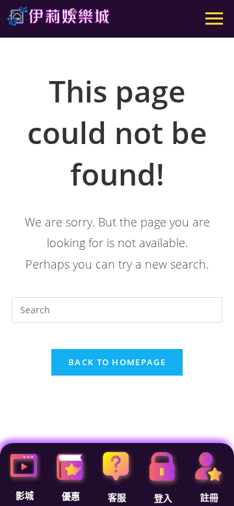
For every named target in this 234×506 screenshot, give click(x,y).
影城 (25, 495)
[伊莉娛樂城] (58, 16)
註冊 (209, 497)
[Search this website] (117, 309)
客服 (117, 497)
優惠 (71, 496)
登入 (163, 498)
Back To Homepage (117, 362)
